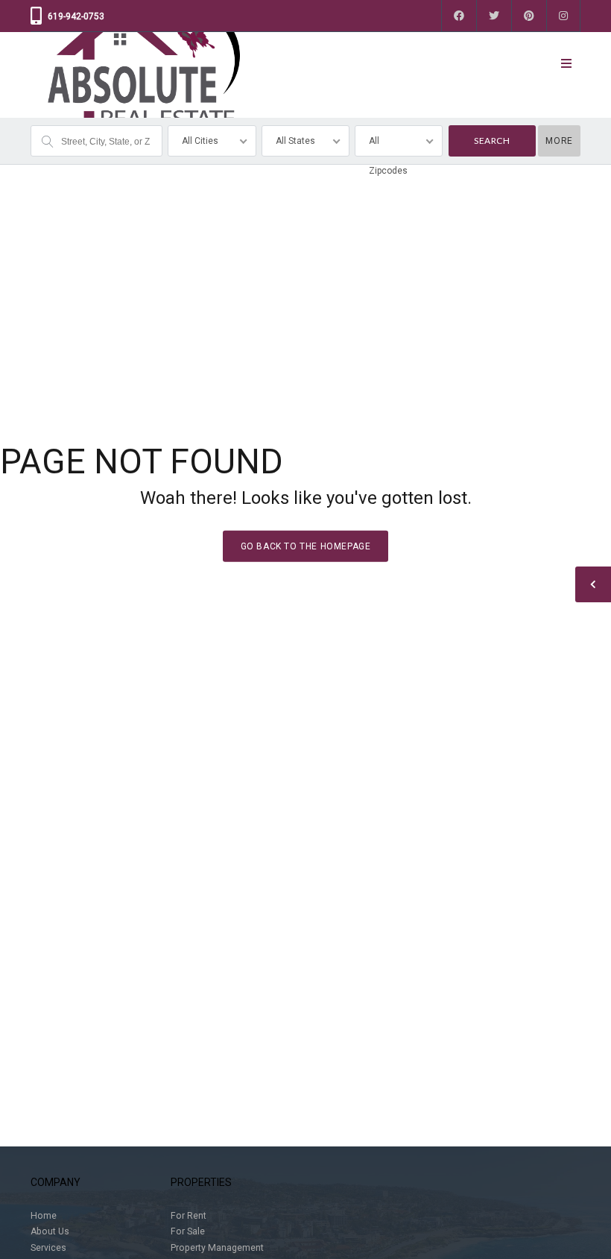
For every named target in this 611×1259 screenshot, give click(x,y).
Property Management (217, 1248)
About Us (50, 1231)
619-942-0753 (76, 16)
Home (44, 1216)
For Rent (188, 1216)
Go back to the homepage (306, 545)
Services (48, 1248)
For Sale (188, 1231)
